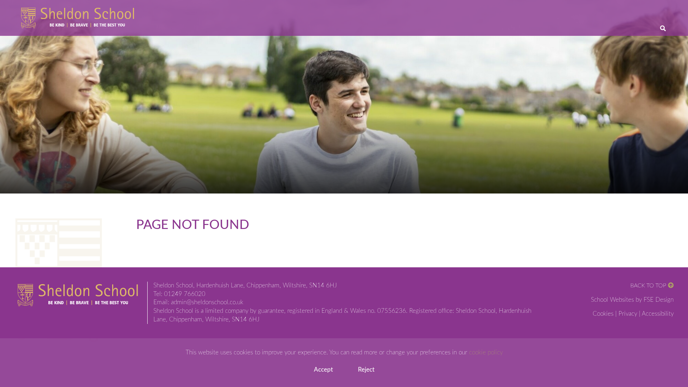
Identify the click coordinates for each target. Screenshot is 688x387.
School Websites (612, 300)
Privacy (627, 314)
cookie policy (486, 352)
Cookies (603, 314)
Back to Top (648, 285)
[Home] (77, 17)
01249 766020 (184, 294)
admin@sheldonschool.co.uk (207, 302)
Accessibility (658, 314)
